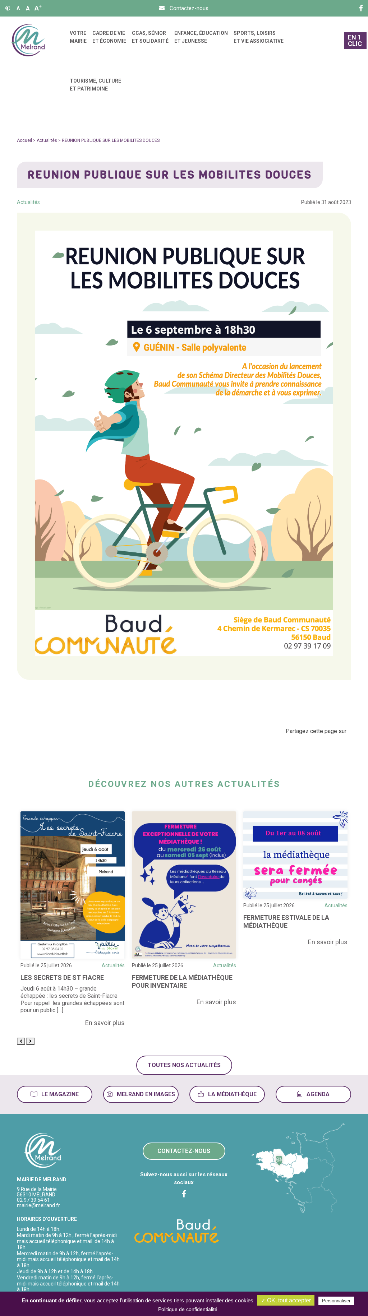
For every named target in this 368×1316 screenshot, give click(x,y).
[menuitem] (78, 40)
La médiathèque (232, 1094)
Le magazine (59, 1094)
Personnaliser (336, 1300)
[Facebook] (361, 8)
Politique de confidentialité (187, 1309)
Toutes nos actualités (184, 1065)
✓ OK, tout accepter (286, 1300)
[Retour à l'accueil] (43, 1151)
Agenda (317, 1094)
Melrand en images (145, 1094)
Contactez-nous (183, 1151)
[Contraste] (7, 8)
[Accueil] (28, 40)
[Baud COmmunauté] (176, 1231)
